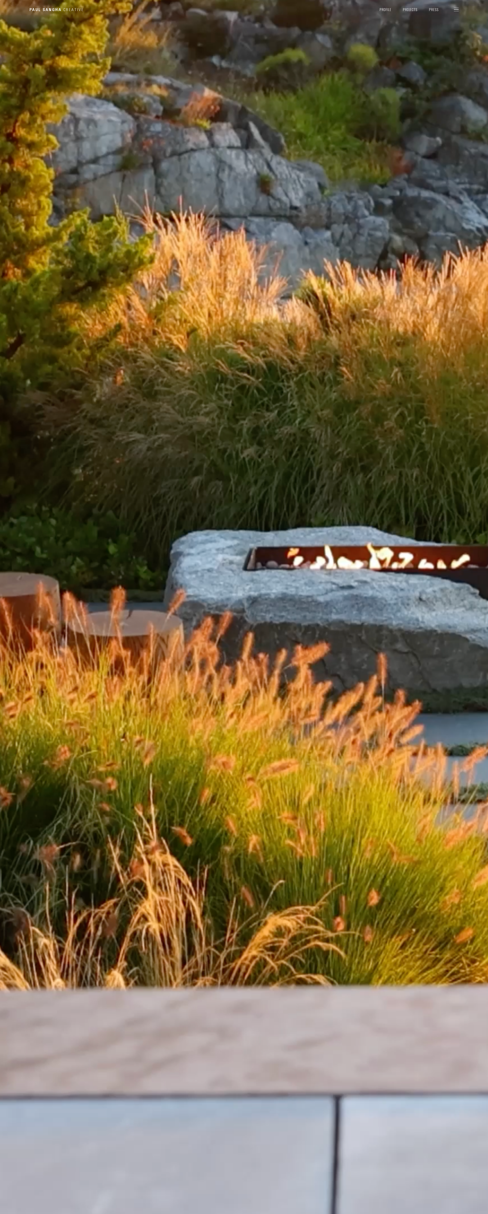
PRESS (434, 9)
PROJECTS (410, 9)
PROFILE (385, 9)
